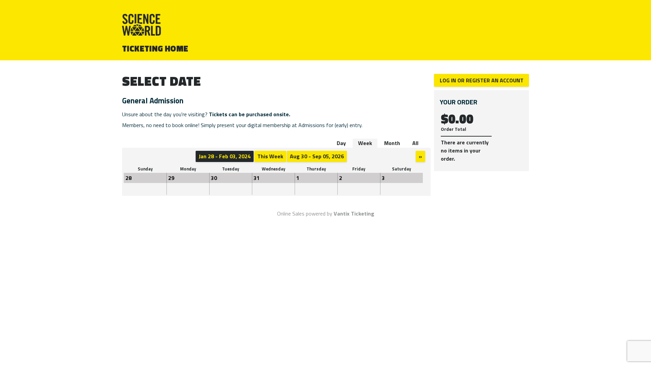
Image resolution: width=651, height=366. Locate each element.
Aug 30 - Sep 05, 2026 (317, 156)
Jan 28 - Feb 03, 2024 (225, 156)
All (415, 143)
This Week (270, 156)
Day (341, 143)
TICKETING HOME (155, 48)
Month (392, 143)
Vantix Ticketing (354, 213)
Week (365, 143)
